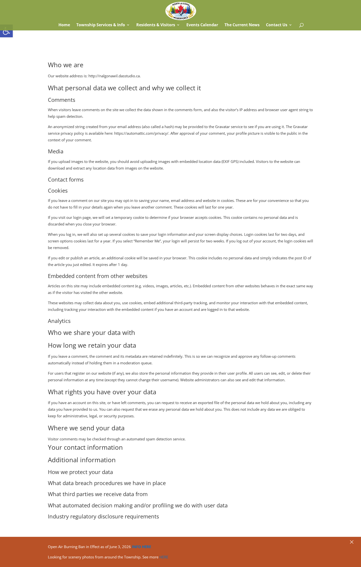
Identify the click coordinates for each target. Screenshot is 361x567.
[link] (6, 31)
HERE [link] (163, 556)
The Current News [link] (242, 25)
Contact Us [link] (276, 25)
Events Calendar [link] (202, 25)
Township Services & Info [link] (100, 25)
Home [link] (63, 25)
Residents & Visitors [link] (155, 25)
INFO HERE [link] (141, 546)
